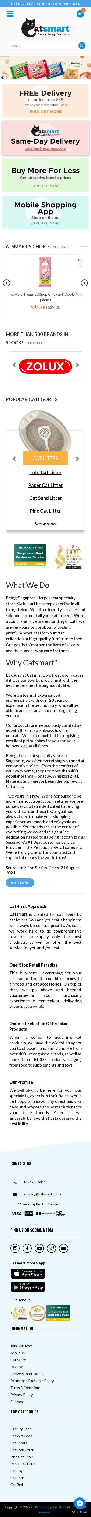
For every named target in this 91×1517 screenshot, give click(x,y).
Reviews (17, 1367)
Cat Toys (17, 1471)
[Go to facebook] (80, 1503)
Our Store (18, 1360)
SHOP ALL (61, 247)
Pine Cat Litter (21, 1457)
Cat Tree (17, 1478)
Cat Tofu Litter (22, 1450)
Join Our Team (21, 1346)
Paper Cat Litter (23, 1464)
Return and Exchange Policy (32, 1381)
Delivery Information (26, 1374)
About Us (17, 1353)
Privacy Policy (21, 1395)
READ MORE (20, 883)
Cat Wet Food (21, 1436)
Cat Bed (16, 1485)
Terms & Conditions (25, 1388)
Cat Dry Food (21, 1429)
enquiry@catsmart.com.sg (44, 1194)
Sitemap (16, 1402)
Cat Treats (18, 1443)
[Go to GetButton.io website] (79, 1512)
